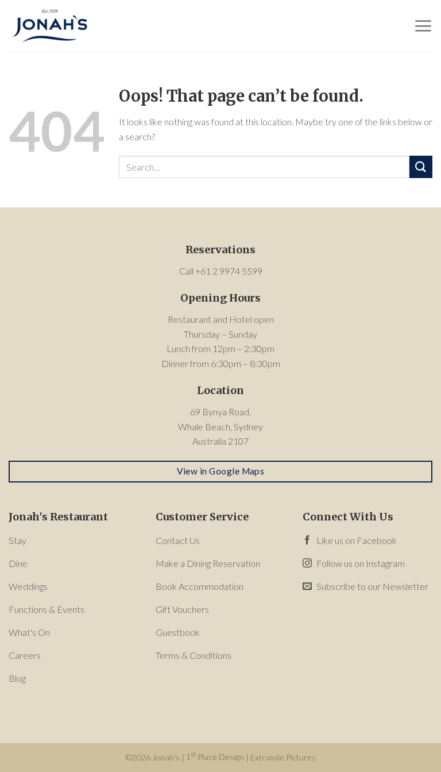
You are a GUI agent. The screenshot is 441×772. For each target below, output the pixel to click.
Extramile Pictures (283, 757)
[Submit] (420, 167)
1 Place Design (215, 757)
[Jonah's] (66, 26)
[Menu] (422, 26)
